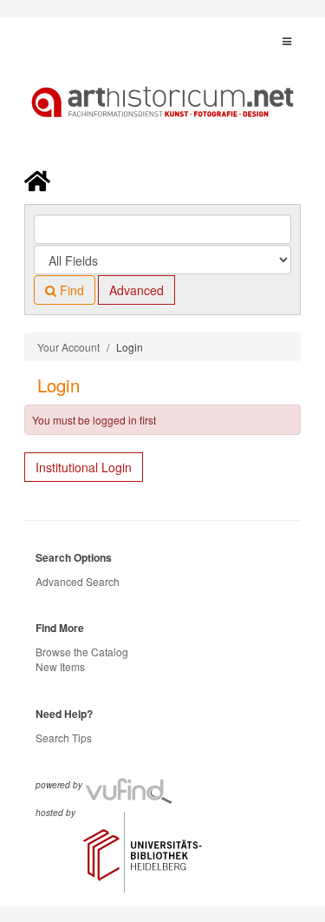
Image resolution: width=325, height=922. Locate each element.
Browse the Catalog (82, 651)
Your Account (68, 346)
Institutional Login (84, 467)
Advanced (136, 290)
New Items (60, 666)
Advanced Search (78, 581)
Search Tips (64, 737)
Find (70, 290)
